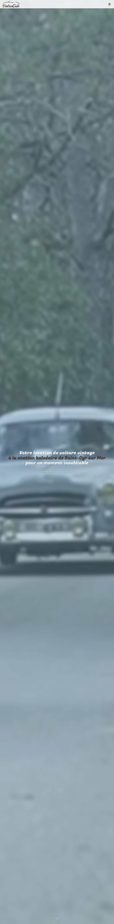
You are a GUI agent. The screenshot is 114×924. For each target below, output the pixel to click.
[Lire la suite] (57, 918)
